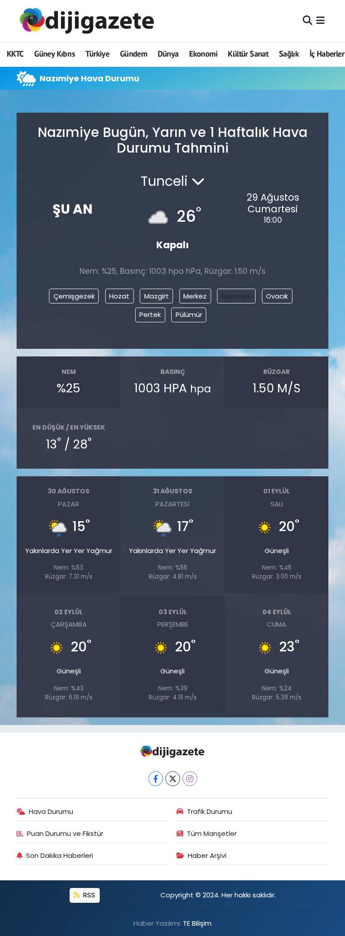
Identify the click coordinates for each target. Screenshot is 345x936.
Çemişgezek (74, 296)
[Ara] (307, 20)
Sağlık (289, 53)
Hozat (119, 296)
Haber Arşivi (207, 855)
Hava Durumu (51, 811)
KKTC (15, 53)
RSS (88, 895)
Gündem (133, 53)
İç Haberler (327, 53)
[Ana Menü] (320, 20)
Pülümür (189, 314)
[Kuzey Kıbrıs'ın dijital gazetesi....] (87, 21)
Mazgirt (156, 296)
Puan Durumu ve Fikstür (65, 833)
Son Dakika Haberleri (59, 855)
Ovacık (277, 296)
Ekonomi (203, 53)
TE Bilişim (197, 923)
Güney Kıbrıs (54, 53)
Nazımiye (236, 296)
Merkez (195, 296)
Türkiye (97, 53)
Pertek (150, 314)
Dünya (168, 53)
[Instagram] (189, 778)
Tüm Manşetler (212, 833)
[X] (172, 778)
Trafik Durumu (209, 811)
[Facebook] (155, 778)
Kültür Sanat (248, 53)
